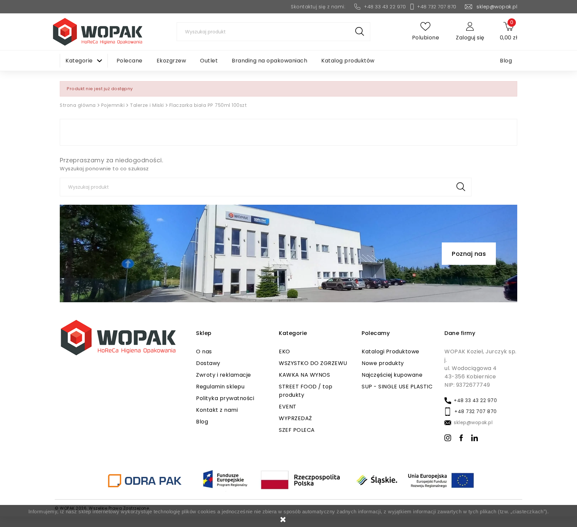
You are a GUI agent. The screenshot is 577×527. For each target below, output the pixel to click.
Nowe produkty (383, 363)
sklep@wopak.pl (496, 6)
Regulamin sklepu (220, 386)
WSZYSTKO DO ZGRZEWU (313, 363)
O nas (204, 351)
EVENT (288, 406)
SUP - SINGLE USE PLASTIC (397, 386)
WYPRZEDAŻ (295, 418)
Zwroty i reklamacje (223, 375)
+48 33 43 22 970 (385, 6)
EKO (284, 351)
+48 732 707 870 (436, 6)
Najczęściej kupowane (392, 375)
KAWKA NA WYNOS (304, 375)
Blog (202, 421)
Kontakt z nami (217, 410)
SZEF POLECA (297, 430)
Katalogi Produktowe (390, 351)
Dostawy (208, 363)
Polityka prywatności (225, 398)
